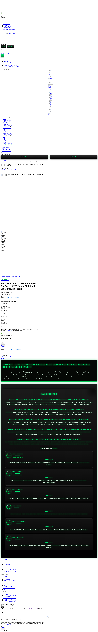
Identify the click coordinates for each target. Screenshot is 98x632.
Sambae (5, 131)
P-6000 (5, 122)
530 (4, 137)
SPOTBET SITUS (7, 599)
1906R (5, 140)
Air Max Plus (6, 121)
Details (2, 359)
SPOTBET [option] (3, 308)
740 (4, 138)
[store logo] (12, 44)
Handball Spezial (7, 128)
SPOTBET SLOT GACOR (9, 600)
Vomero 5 (5, 124)
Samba (5, 129)
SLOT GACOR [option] (4, 310)
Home (4, 160)
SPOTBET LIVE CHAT (9, 588)
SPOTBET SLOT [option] (3, 320)
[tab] (49, 59)
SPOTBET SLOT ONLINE (9, 571)
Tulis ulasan (16, 297)
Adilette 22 (5, 130)
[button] (4, 234)
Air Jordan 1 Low (7, 120)
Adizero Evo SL (7, 133)
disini (9, 330)
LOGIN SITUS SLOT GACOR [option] (4, 317)
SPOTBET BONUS (8, 586)
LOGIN (73, 157)
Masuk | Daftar (6, 24)
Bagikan (2, 358)
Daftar (10, 46)
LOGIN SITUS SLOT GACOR (10, 569)
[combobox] (7, 52)
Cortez (4, 119)
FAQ (4, 585)
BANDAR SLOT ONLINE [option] (4, 314)
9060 (4, 142)
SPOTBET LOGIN (6, 151)
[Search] (2, 55)
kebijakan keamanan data (32, 608)
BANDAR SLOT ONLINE (9, 29)
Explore (2, 59)
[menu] (49, 103)
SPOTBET (6, 25)
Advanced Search (5, 53)
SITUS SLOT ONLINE (9, 596)
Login (3, 46)
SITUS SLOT (6, 27)
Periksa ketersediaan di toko (7, 356)
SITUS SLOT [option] (4, 312)
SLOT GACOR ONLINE (9, 601)
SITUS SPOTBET (6, 149)
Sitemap (5, 589)
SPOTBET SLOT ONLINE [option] (4, 323)
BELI (2, 343)
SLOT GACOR (7, 26)
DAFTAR (24, 157)
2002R (5, 139)
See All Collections (7, 125)
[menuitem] (6, 61)
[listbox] (19, 316)
